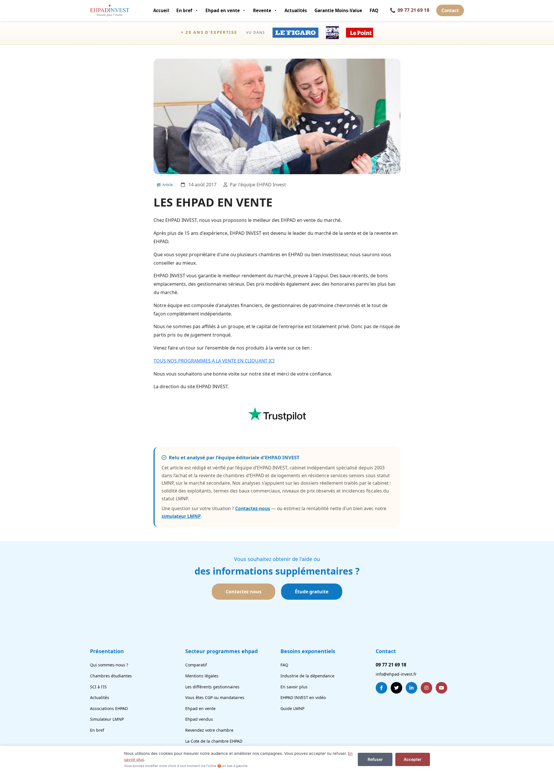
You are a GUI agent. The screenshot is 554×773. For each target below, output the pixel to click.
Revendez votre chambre (209, 730)
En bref (184, 10)
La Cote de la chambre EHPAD (213, 741)
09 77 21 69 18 (409, 10)
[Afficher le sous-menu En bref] (197, 10)
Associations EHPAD (109, 708)
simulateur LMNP (181, 516)
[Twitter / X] (396, 688)
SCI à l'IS (98, 687)
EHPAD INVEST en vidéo (303, 697)
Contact (450, 10)
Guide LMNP (292, 708)
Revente (262, 10)
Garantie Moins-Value (338, 10)
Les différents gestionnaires (212, 687)
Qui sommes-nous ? (109, 665)
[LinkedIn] (411, 688)
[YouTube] (441, 688)
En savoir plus (294, 687)
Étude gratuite (311, 591)
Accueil (161, 10)
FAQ (374, 10)
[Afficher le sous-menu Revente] (276, 10)
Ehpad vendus (199, 719)
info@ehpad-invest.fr (396, 674)
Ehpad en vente (222, 10)
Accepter (413, 759)
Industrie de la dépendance (307, 676)
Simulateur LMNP (107, 719)
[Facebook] (381, 688)
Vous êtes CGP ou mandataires (214, 697)
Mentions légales (201, 676)
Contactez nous (243, 591)
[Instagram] (426, 688)
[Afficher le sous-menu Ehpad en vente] (244, 10)
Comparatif (196, 665)
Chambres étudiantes (111, 676)
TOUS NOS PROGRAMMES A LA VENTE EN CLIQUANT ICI (214, 361)
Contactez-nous (252, 508)
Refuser (375, 759)
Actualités (296, 10)
